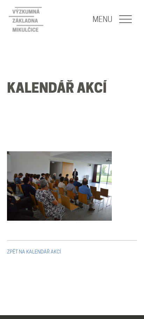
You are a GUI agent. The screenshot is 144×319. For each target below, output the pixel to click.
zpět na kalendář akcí (34, 252)
